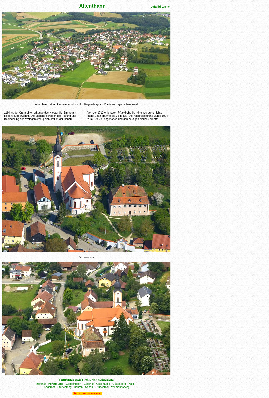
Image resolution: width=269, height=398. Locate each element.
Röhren (78, 387)
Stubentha (102, 387)
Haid (131, 383)
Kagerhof (49, 387)
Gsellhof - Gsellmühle (97, 383)
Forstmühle (55, 383)
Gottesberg (119, 383)
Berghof (41, 383)
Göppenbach (73, 383)
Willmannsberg (120, 387)
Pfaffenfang (64, 387)
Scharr (89, 387)
